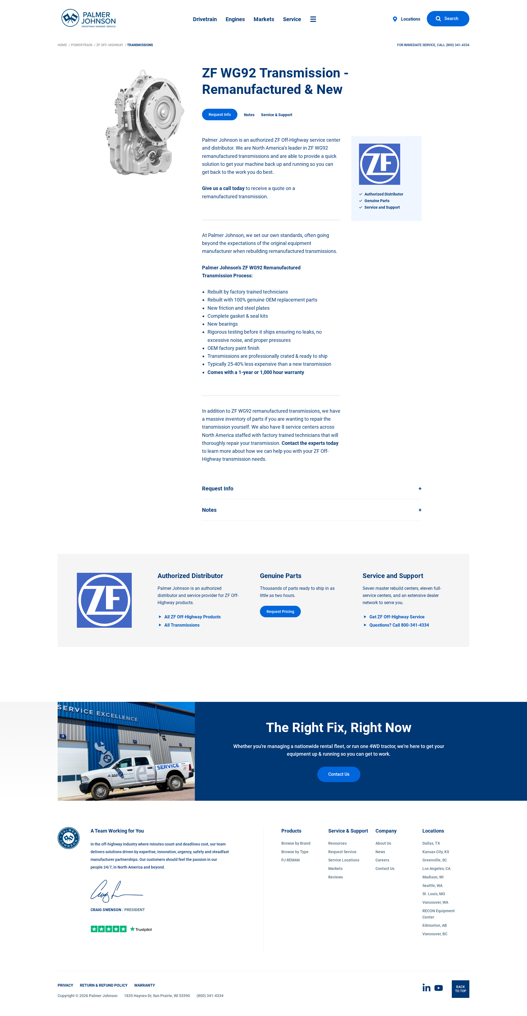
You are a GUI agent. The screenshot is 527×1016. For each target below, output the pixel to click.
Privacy (65, 985)
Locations (410, 19)
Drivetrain (205, 19)
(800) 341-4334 (457, 45)
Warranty (144, 985)
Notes (249, 115)
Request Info (220, 114)
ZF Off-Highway (110, 45)
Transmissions (140, 45)
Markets (264, 19)
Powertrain (82, 45)
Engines (235, 19)
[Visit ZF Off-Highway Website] (104, 600)
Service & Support (276, 115)
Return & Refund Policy (104, 985)
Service (292, 19)
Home (63, 45)
